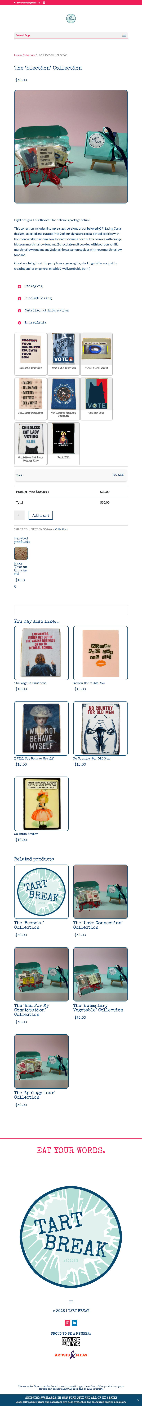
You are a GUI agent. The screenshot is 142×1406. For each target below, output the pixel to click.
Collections (29, 55)
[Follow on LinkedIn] (74, 1323)
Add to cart (40, 515)
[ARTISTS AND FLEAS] (71, 1357)
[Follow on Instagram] (67, 1323)
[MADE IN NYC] (71, 1345)
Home (17, 55)
